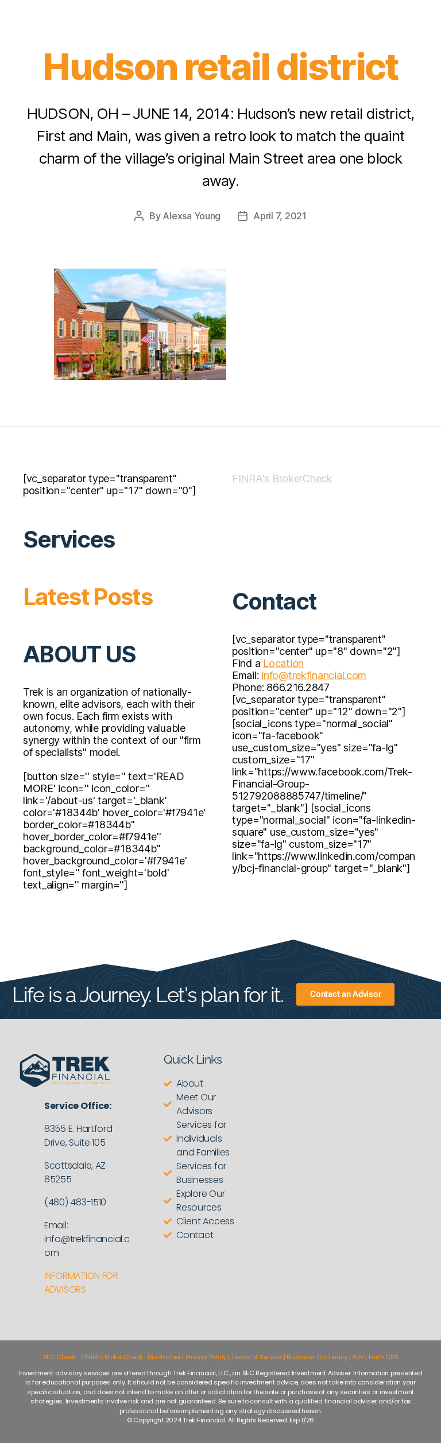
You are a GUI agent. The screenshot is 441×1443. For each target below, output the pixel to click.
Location (283, 663)
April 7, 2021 (280, 216)
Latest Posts (87, 597)
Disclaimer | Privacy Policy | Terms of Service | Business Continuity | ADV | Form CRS (273, 1356)
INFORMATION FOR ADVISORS (81, 1282)
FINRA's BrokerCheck (282, 478)
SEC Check (60, 1356)
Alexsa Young (191, 216)
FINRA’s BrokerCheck (112, 1356)
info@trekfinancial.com (313, 675)
